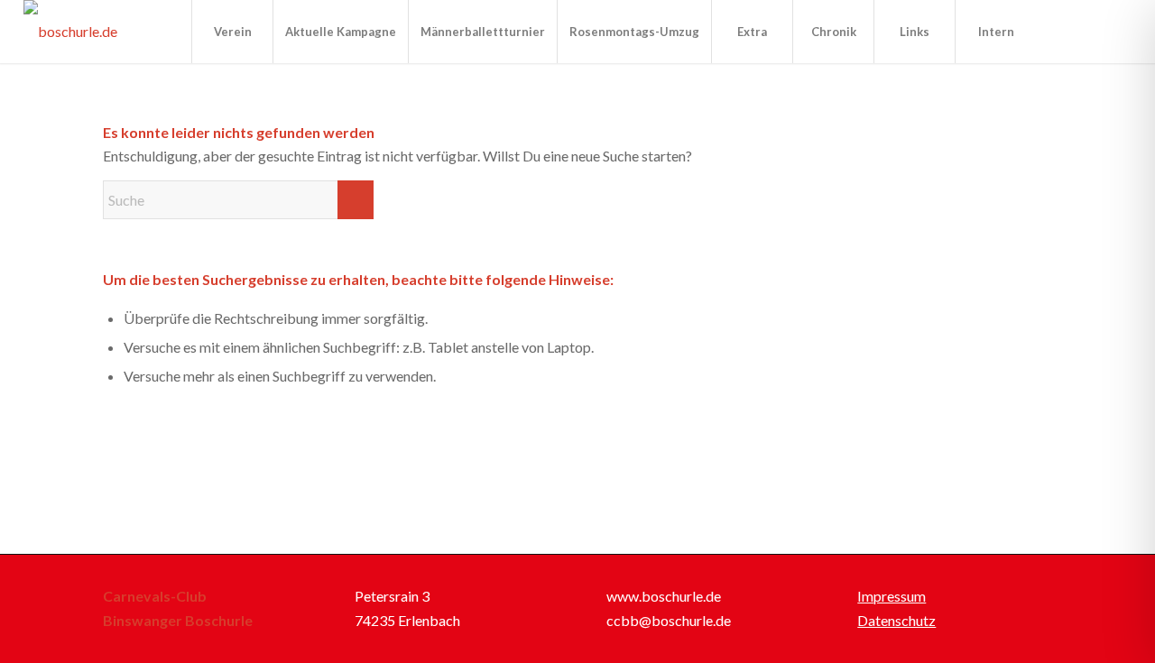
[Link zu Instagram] (1090, 30)
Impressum (891, 595)
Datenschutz (896, 620)
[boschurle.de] (70, 31)
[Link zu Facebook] (1063, 30)
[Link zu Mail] (1118, 30)
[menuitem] (232, 31)
